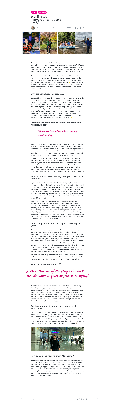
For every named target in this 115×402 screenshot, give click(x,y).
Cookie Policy (30, 399)
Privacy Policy (19, 399)
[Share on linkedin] (75, 28)
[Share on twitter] (77, 28)
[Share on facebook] (81, 28)
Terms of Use (40, 399)
